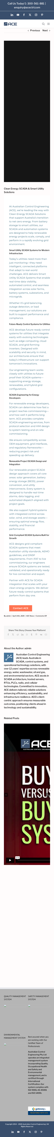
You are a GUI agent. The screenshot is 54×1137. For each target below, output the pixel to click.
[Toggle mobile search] (43, 24)
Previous (35, 30)
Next (45, 30)
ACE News (30, 616)
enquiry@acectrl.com (27, 7)
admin (8, 616)
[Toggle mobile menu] (48, 24)
